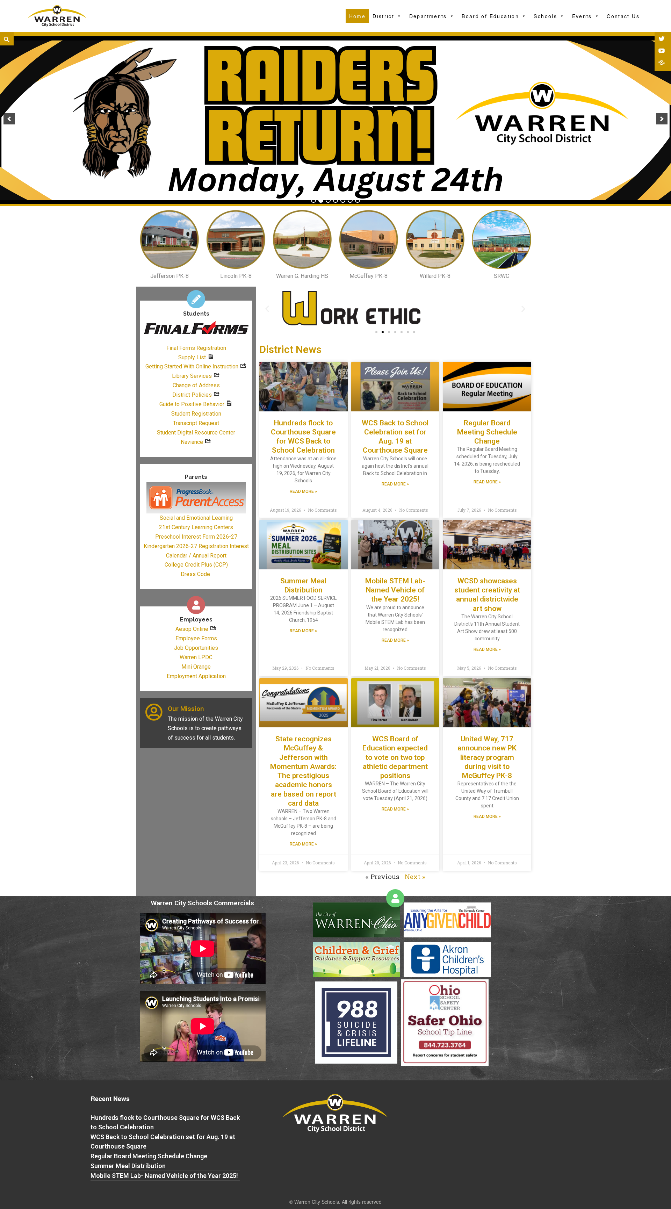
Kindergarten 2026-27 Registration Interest (196, 546)
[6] (350, 200)
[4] (335, 200)
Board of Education (490, 16)
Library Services (192, 376)
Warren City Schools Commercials (202, 903)
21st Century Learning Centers (196, 527)
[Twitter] (662, 39)
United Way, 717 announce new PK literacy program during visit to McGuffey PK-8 (487, 757)
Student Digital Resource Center (196, 432)
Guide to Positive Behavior (191, 404)
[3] (328, 200)
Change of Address (196, 385)
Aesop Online (191, 629)
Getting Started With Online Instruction (191, 366)
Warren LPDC (196, 657)
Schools (545, 16)
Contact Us (623, 16)
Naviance (192, 442)
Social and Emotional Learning (196, 517)
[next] (662, 118)
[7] (357, 200)
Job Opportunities (196, 648)
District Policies (192, 394)
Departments (428, 16)
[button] (376, 332)
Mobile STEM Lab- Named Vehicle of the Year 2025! (395, 590)
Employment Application (196, 676)
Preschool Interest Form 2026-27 (196, 536)
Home (357, 16)
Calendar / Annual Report (196, 555)
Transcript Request (196, 423)
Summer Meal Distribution (128, 1166)
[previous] (9, 118)
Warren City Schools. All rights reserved (338, 1201)
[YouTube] (662, 51)
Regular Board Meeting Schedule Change (487, 432)
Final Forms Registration (196, 348)
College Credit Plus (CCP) (196, 564)
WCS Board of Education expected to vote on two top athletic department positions (395, 757)
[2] (320, 200)
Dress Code (195, 574)
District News (290, 349)
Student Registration (196, 413)
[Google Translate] (662, 63)
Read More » (303, 491)
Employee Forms (196, 638)
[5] (342, 200)
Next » (415, 876)
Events (582, 16)
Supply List (192, 357)
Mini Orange (196, 666)
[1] (313, 200)
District (383, 16)
